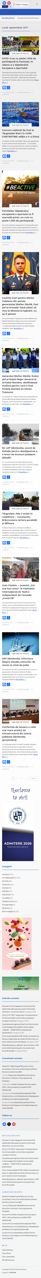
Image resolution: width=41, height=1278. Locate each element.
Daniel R (5, 1066)
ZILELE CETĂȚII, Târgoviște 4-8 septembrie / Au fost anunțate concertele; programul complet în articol (20, 1018)
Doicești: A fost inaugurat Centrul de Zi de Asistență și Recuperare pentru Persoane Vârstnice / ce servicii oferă (18, 1009)
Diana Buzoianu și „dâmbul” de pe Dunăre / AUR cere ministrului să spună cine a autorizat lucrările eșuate (20, 1048)
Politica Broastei (23, 92)
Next (34, 778)
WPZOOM (13, 1272)
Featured (5, 885)
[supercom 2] (20, 983)
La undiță (5, 898)
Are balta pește (20, 53)
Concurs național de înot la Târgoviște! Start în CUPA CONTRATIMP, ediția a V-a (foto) (20, 133)
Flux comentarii (8, 1257)
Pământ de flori (8, 901)
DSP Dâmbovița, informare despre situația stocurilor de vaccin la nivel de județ (18, 661)
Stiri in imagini (7, 911)
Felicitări (5, 888)
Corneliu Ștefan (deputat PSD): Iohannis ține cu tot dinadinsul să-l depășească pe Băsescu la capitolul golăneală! (20, 1096)
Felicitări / (6, 891)
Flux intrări (6, 1253)
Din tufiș (5, 881)
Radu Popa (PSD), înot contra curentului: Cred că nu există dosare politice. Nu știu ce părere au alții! (19, 1069)
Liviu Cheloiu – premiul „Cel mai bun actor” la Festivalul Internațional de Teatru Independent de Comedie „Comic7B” (18, 591)
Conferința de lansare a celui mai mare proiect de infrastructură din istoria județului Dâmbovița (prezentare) (19, 733)
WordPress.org (8, 1260)
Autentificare (7, 1250)
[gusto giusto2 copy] (17, 944)
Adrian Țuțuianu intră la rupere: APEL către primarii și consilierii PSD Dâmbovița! (19, 1087)
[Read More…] (12, 151)
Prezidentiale (7, 905)
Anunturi (5, 874)
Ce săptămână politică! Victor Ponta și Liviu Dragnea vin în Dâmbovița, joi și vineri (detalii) (19, 1105)
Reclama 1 (6, 908)
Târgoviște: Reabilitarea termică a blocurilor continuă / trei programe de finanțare (18, 1078)
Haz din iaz (6, 895)
